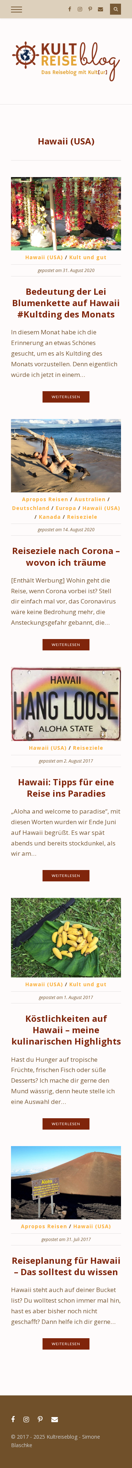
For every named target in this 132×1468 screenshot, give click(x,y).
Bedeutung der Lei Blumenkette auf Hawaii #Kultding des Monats (66, 303)
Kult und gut (88, 257)
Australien (90, 499)
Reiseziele (82, 516)
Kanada (50, 516)
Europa (66, 507)
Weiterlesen (66, 396)
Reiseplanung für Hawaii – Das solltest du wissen (66, 1266)
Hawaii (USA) (44, 257)
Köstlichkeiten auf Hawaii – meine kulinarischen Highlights (66, 1030)
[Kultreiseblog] (66, 61)
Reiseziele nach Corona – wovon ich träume (66, 556)
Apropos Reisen (45, 499)
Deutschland (31, 507)
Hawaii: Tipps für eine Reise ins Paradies (66, 787)
